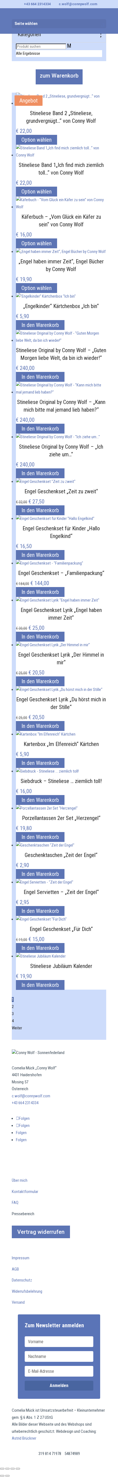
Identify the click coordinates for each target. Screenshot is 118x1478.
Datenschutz (22, 1280)
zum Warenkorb (59, 75)
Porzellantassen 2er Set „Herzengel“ (61, 818)
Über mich (19, 1180)
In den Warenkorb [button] (40, 325)
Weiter (17, 1028)
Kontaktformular (25, 1191)
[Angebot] (45, 481)
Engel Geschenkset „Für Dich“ (61, 929)
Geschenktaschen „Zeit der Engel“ (61, 855)
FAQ (15, 1202)
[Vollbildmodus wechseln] (7, 1469)
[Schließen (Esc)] (18, 1469)
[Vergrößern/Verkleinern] (2, 1469)
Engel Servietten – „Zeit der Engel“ (61, 892)
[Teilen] (12, 1469)
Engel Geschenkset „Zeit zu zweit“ (61, 491)
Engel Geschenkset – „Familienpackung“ (61, 573)
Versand (18, 1302)
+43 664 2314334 (37, 4)
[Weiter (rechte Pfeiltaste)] (7, 1476)
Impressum (20, 1257)
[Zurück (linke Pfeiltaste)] (2, 1476)
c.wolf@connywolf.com (31, 1095)
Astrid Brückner (24, 1438)
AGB (15, 1269)
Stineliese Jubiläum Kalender (61, 966)
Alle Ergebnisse (28, 53)
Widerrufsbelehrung (27, 1291)
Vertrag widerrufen (40, 1232)
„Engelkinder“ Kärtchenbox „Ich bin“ (61, 306)
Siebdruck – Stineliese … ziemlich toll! (61, 781)
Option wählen (36, 139)
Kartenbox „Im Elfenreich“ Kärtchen (61, 744)
